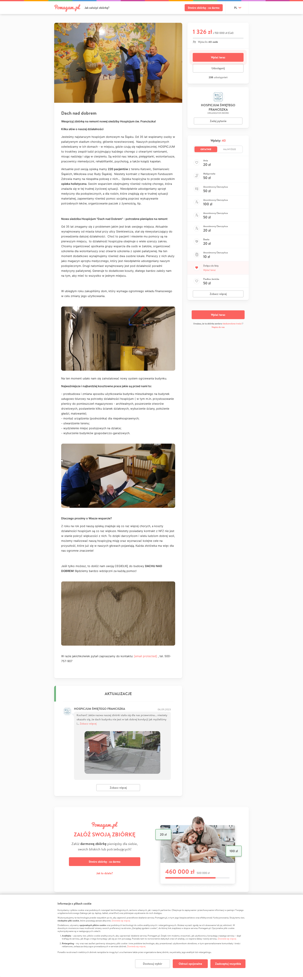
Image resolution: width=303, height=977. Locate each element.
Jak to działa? (104, 873)
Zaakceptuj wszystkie (228, 964)
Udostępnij (218, 68)
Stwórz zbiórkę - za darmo (204, 8)
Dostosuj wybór (152, 964)
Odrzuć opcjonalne (190, 964)
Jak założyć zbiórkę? (97, 8)
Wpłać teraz (218, 57)
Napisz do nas (218, 327)
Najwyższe (229, 149)
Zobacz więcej (88, 723)
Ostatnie (205, 149)
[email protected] (145, 656)
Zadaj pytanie (218, 121)
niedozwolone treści (232, 323)
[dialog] (151, 936)
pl (235, 8)
